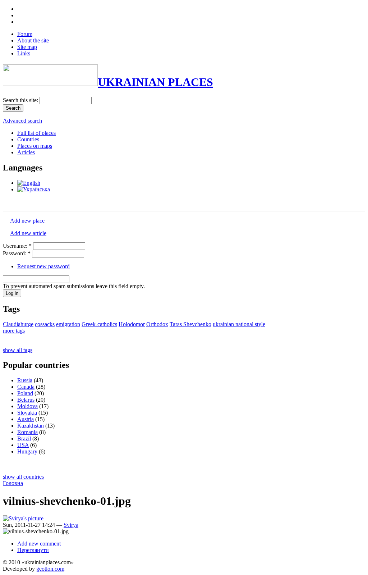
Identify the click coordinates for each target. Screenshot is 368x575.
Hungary (27, 451)
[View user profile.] (23, 518)
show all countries (23, 477)
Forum (24, 34)
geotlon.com (50, 569)
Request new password (43, 266)
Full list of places (36, 133)
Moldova (27, 406)
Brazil (24, 438)
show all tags (17, 350)
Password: (17, 253)
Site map (27, 47)
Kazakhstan (30, 426)
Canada (25, 387)
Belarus (25, 400)
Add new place (27, 221)
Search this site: (21, 100)
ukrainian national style (239, 324)
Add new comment (39, 543)
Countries (28, 139)
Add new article (28, 233)
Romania (27, 432)
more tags (14, 331)
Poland (25, 393)
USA (23, 445)
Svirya (71, 525)
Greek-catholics (99, 324)
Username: (17, 246)
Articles (26, 152)
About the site (33, 40)
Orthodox (157, 324)
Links (23, 53)
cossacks (45, 324)
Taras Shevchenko (190, 324)
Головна (13, 483)
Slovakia (27, 413)
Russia (24, 380)
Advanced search (22, 121)
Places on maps (34, 146)
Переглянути (33, 550)
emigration (68, 324)
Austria (25, 419)
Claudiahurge (18, 324)
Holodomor (132, 324)
